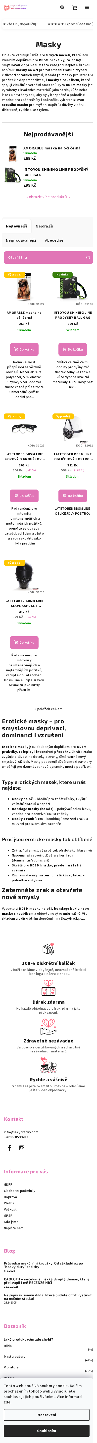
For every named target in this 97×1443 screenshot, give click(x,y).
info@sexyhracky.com (21, 1132)
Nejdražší (44, 226)
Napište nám (13, 1228)
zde (7, 1402)
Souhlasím (46, 1431)
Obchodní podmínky (20, 1190)
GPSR (8, 1215)
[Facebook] (9, 1148)
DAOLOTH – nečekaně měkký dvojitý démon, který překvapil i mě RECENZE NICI (46, 1280)
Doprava (10, 1197)
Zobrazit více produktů (47, 197)
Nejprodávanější (21, 240)
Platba (9, 1203)
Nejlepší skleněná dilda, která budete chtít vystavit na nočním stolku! (48, 1296)
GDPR (8, 1184)
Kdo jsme (11, 1221)
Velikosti (11, 1209)
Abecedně (54, 240)
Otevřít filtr (17, 257)
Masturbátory (15, 1356)
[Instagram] (22, 1148)
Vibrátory (11, 1367)
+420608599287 (16, 1137)
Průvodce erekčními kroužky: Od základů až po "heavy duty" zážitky (43, 1265)
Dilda (8, 1346)
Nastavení (47, 1415)
